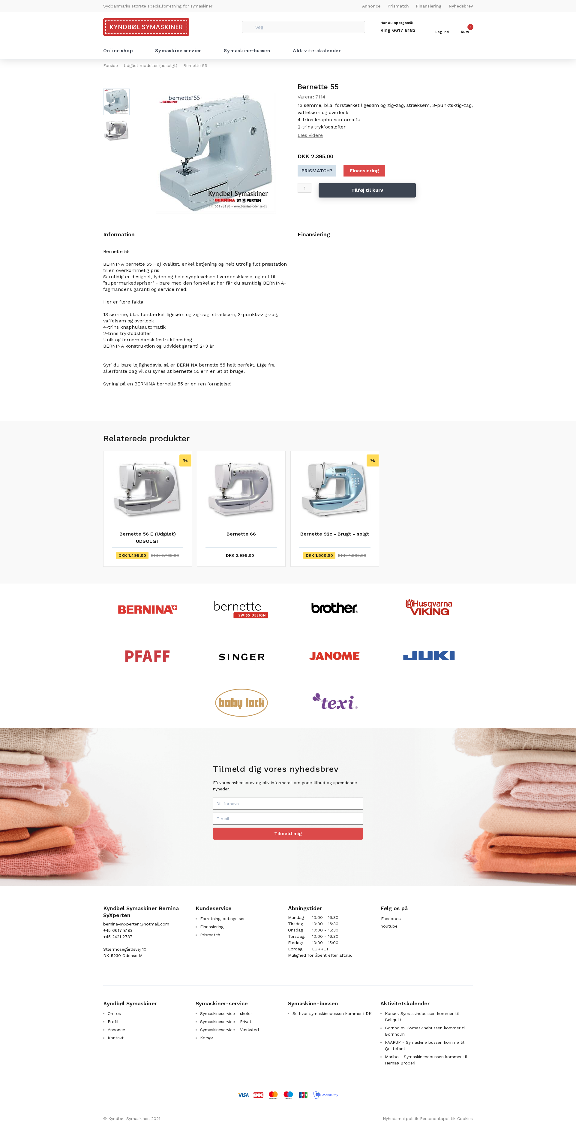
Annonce (371, 6)
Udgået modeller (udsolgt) (150, 65)
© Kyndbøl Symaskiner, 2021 (131, 1118)
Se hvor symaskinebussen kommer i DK (332, 1013)
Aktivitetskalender (316, 50)
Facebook (391, 918)
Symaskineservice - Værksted (229, 1029)
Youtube (389, 926)
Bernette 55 (195, 65)
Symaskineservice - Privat (225, 1021)
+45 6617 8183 (118, 930)
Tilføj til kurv (367, 190)
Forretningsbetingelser (222, 918)
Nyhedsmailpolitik (400, 1118)
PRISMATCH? (317, 171)
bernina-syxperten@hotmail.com (136, 924)
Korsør (206, 1037)
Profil (113, 1021)
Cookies (465, 1118)
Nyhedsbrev (461, 6)
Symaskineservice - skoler (226, 1013)
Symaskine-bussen (247, 50)
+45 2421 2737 (117, 936)
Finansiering (429, 6)
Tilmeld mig (288, 833)
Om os (114, 1013)
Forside (110, 65)
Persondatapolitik (437, 1118)
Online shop (118, 50)
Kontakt (116, 1037)
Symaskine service (178, 50)
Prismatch (398, 6)
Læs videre (310, 135)
